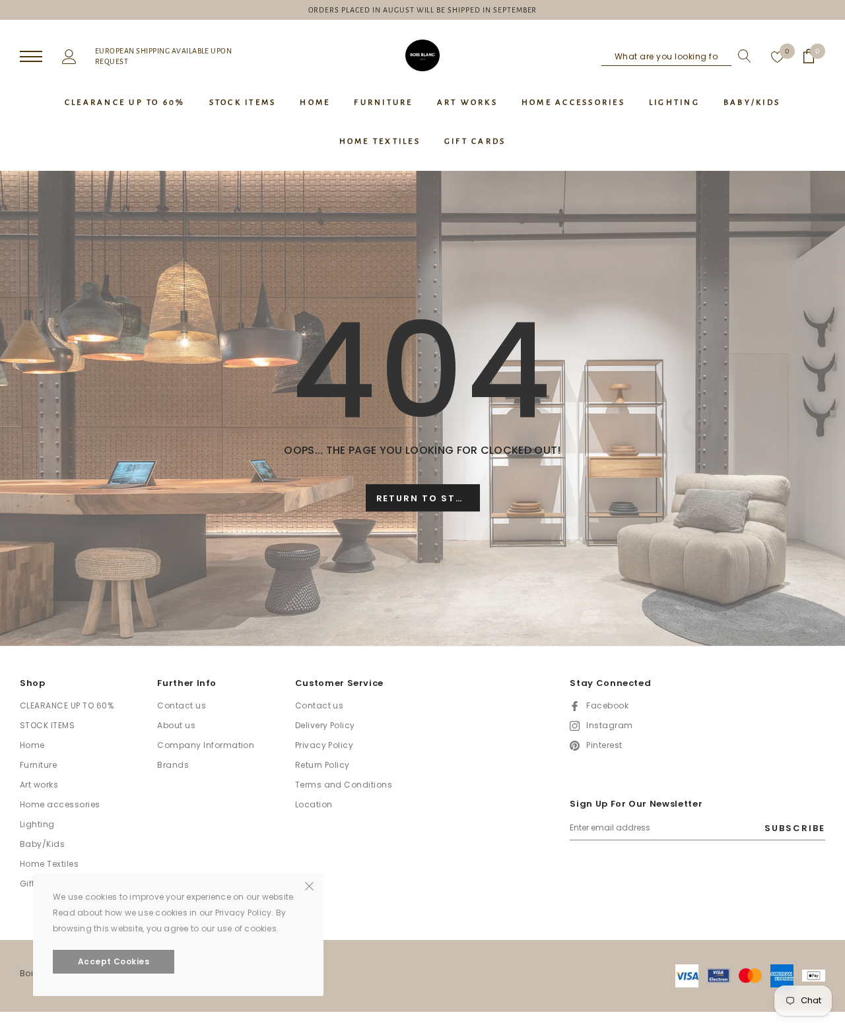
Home (32, 745)
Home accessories (60, 804)
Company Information (205, 745)
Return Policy (322, 764)
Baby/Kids (42, 844)
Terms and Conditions (344, 784)
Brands (173, 764)
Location (314, 804)
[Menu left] (31, 57)
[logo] (422, 55)
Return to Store (426, 498)
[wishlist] (777, 56)
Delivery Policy (325, 725)
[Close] (309, 885)
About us (176, 725)
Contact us (181, 705)
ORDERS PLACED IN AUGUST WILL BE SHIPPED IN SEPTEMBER (422, 10)
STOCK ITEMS (47, 725)
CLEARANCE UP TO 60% (67, 705)
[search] (741, 56)
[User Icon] (69, 55)
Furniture (38, 764)
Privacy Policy (324, 745)
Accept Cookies (114, 961)
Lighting (37, 824)
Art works (39, 784)
